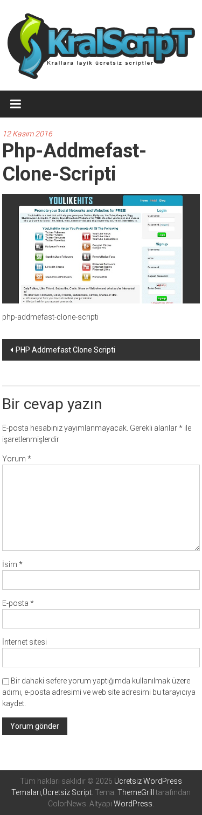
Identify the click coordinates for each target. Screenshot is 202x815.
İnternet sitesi (24, 642)
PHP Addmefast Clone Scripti (65, 350)
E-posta (18, 603)
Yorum (16, 458)
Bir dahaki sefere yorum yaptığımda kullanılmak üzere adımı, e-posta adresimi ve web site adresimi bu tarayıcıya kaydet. (99, 692)
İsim (12, 564)
